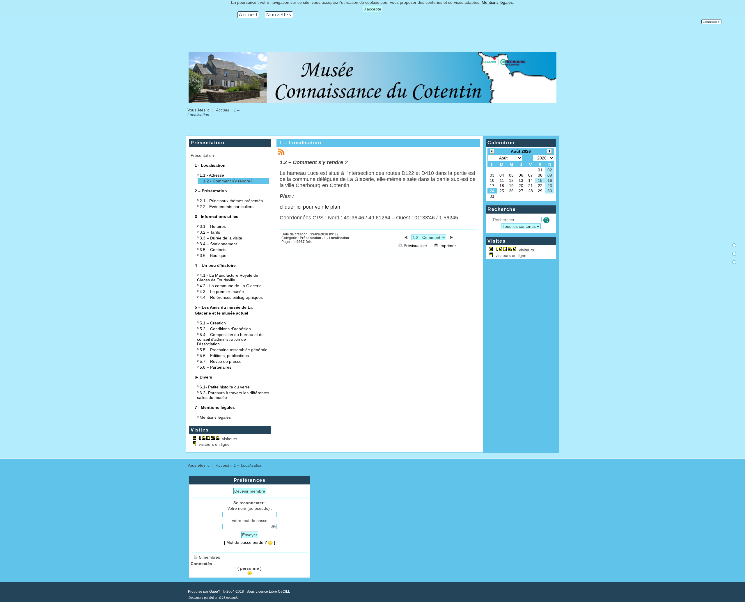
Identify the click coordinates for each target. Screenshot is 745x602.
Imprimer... (448, 245)
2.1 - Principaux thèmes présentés (231, 200)
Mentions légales (215, 417)
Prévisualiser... (417, 245)
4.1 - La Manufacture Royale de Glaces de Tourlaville (227, 277)
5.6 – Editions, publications (224, 355)
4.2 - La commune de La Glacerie (231, 285)
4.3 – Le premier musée (222, 291)
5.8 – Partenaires (215, 367)
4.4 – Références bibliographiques (231, 297)
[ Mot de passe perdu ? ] (249, 542)
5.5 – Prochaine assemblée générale (233, 349)
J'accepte (372, 9)
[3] (734, 262)
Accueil (222, 110)
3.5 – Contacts (213, 249)
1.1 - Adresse (212, 175)
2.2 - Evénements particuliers (226, 206)
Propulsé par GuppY (204, 591)
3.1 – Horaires (213, 226)
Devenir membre (249, 491)
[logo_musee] (372, 102)
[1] (734, 245)
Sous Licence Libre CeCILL (268, 591)
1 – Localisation (300, 142)
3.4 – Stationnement (218, 243)
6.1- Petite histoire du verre (225, 387)
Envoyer (249, 534)
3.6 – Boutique (213, 255)
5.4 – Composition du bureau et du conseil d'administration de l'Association (230, 339)
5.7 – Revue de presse (221, 361)
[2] (734, 254)
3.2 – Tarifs (210, 232)
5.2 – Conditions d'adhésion (225, 328)
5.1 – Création (213, 323)
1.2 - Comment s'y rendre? (228, 181)
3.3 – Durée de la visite (221, 238)
